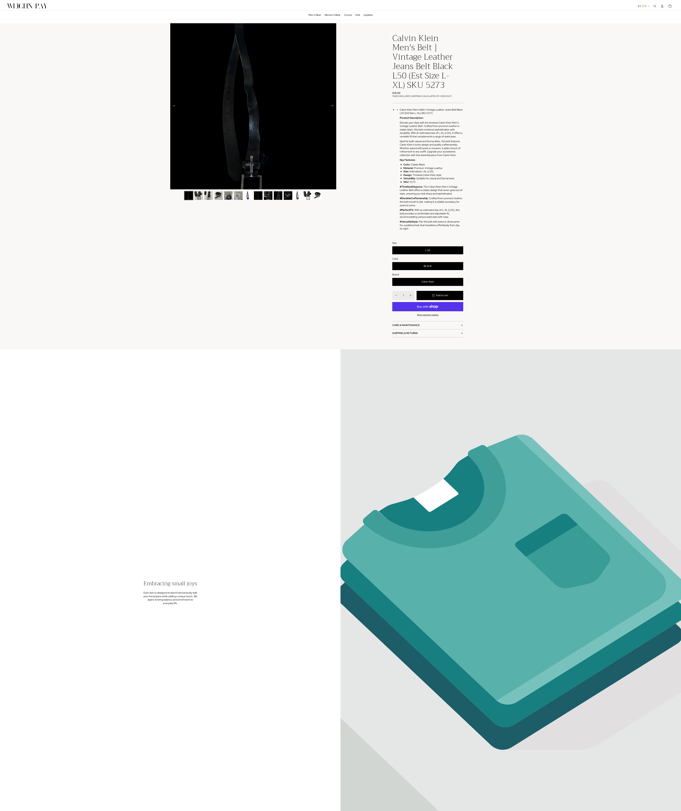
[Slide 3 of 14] (208, 195)
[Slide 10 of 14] (278, 195)
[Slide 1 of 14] (188, 195)
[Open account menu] (662, 6)
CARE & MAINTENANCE (406, 325)
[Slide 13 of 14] (308, 195)
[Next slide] (333, 106)
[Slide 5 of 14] (228, 195)
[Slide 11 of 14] (288, 195)
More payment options (427, 314)
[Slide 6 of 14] (238, 195)
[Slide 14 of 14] (318, 195)
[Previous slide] (173, 106)
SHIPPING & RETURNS (405, 333)
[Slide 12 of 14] (298, 195)
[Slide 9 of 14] (268, 195)
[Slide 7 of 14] (248, 195)
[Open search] (655, 6)
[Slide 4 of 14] (218, 195)
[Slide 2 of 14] (198, 195)
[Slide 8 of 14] (258, 195)
